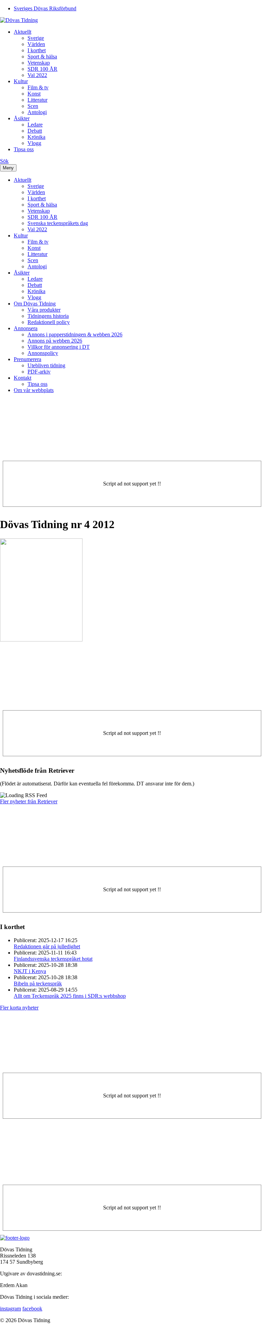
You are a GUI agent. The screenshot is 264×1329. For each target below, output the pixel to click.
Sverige (36, 38)
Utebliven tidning (46, 365)
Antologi (37, 112)
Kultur (21, 81)
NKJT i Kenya (30, 971)
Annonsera (25, 328)
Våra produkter (44, 310)
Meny (8, 167)
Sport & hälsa (42, 56)
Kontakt (22, 378)
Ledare (35, 124)
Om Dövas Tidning (35, 303)
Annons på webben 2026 (55, 341)
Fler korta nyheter (19, 1007)
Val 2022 (37, 75)
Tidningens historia (48, 316)
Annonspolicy (43, 353)
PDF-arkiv (39, 372)
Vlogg (34, 143)
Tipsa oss (24, 149)
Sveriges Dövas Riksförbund (45, 8)
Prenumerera (27, 359)
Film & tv (38, 87)
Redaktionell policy (49, 322)
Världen (36, 44)
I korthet (37, 50)
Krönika (36, 137)
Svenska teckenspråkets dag (58, 223)
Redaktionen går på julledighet (47, 946)
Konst (34, 94)
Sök (4, 161)
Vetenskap (39, 63)
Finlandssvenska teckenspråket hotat (53, 959)
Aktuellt (22, 32)
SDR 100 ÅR (42, 69)
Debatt (35, 131)
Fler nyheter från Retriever (28, 801)
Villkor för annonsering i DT (59, 347)
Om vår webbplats (34, 390)
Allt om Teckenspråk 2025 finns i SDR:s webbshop (70, 996)
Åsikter (22, 118)
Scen (33, 106)
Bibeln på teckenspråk (38, 983)
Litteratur (37, 100)
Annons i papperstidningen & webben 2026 (75, 334)
